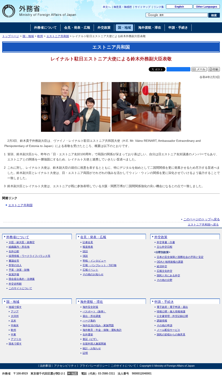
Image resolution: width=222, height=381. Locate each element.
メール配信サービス (168, 330)
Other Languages (206, 6)
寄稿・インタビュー (94, 260)
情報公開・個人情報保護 (171, 311)
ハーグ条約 (89, 320)
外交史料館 (15, 283)
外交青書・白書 (166, 242)
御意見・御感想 (123, 6)
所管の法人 (15, 265)
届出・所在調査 (92, 316)
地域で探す (15, 307)
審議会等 (14, 260)
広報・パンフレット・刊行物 (99, 265)
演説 (85, 256)
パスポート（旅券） (94, 311)
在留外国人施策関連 (94, 343)
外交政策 (160, 237)
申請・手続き (164, 301)
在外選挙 (88, 334)
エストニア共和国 (57, 36)
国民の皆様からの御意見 (171, 334)
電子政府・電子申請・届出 (172, 307)
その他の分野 (164, 280)
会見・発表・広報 (93, 237)
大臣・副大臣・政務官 (22, 242)
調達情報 (162, 320)
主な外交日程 (164, 247)
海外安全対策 (90, 307)
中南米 (15, 325)
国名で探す (15, 343)
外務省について (17, 237)
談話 (85, 251)
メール (201, 69)
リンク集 (158, 6)
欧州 (40, 36)
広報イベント (90, 270)
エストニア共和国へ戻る (203, 224)
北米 (13, 320)
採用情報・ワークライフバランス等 (29, 256)
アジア (15, 311)
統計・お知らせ (92, 348)
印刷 (215, 69)
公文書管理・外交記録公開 (172, 316)
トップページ (10, 36)
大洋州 (15, 316)
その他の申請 (164, 325)
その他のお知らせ (93, 274)
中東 (13, 334)
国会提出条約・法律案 (22, 279)
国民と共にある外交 (168, 275)
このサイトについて (20, 288)
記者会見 (88, 242)
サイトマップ (142, 6)
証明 (85, 353)
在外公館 (14, 251)
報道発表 (88, 247)
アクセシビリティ (65, 365)
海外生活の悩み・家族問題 (98, 325)
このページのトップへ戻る (201, 219)
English (179, 6)
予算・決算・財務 (19, 270)
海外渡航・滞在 (91, 301)
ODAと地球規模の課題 (170, 262)
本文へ (107, 6)
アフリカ (16, 339)
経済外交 (162, 266)
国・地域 (28, 36)
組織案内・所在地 (19, 247)
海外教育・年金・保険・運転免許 (102, 330)
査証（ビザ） (90, 339)
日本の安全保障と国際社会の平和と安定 (180, 257)
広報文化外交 (164, 271)
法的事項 (45, 365)
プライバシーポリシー (94, 365)
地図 (74, 373)
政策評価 (14, 274)
